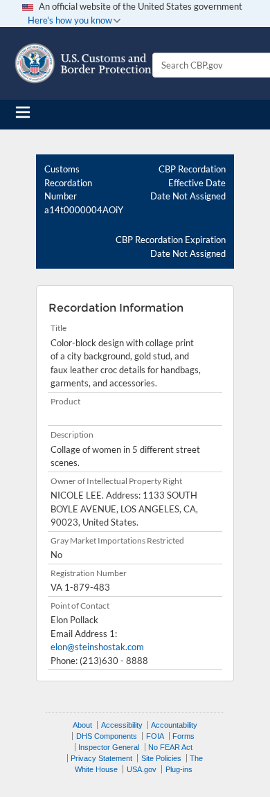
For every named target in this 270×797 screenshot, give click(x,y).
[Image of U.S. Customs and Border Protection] (83, 63)
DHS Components (106, 736)
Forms (183, 736)
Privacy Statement (101, 758)
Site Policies (161, 758)
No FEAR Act (170, 747)
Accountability (174, 725)
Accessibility (122, 725)
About (82, 725)
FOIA (155, 736)
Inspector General (108, 747)
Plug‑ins (178, 769)
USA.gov (141, 769)
